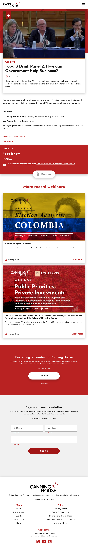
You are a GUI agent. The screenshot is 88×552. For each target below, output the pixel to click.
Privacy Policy (61, 509)
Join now (44, 376)
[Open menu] (83, 4)
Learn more (8, 142)
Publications (19, 520)
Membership (18, 512)
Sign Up (44, 451)
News (18, 523)
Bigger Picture (49, 499)
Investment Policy (60, 523)
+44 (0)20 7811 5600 (47, 533)
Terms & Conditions (60, 512)
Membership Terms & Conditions (60, 520)
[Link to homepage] (44, 487)
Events (19, 516)
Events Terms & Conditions (60, 516)
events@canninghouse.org (46, 536)
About (18, 509)
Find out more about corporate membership (55, 164)
